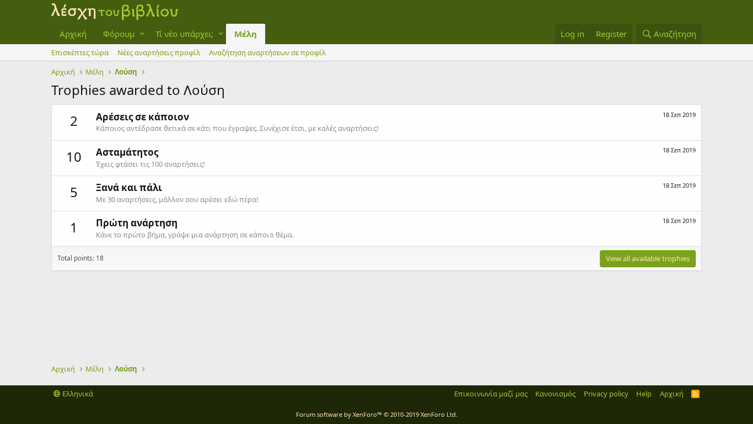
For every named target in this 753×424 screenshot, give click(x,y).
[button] (142, 34)
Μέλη (245, 33)
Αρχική (73, 33)
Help (644, 394)
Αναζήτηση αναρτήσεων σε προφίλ (267, 52)
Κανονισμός (555, 394)
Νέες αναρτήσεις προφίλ (158, 52)
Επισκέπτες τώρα (80, 52)
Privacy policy (606, 394)
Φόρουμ (119, 33)
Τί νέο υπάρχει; (184, 33)
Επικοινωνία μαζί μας (491, 394)
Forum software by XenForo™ (377, 414)
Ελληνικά (77, 394)
